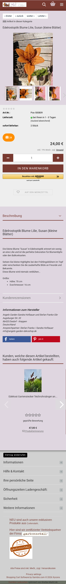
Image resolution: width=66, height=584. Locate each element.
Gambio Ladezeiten (18, 582)
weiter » (30, 16)
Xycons (56, 577)
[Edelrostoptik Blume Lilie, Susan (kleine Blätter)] (33, 59)
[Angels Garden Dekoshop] (13, 4)
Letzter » (42, 16)
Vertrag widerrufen (15, 455)
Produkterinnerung (34, 431)
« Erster (8, 16)
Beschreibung (12, 216)
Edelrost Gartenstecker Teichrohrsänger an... (33, 396)
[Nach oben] (56, 579)
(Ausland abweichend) (40, 121)
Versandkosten (48, 568)
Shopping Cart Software (17, 577)
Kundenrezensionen (17, 298)
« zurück (19, 16)
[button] (8, 158)
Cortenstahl (32, 523)
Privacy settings (33, 574)
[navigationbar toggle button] (61, 4)
